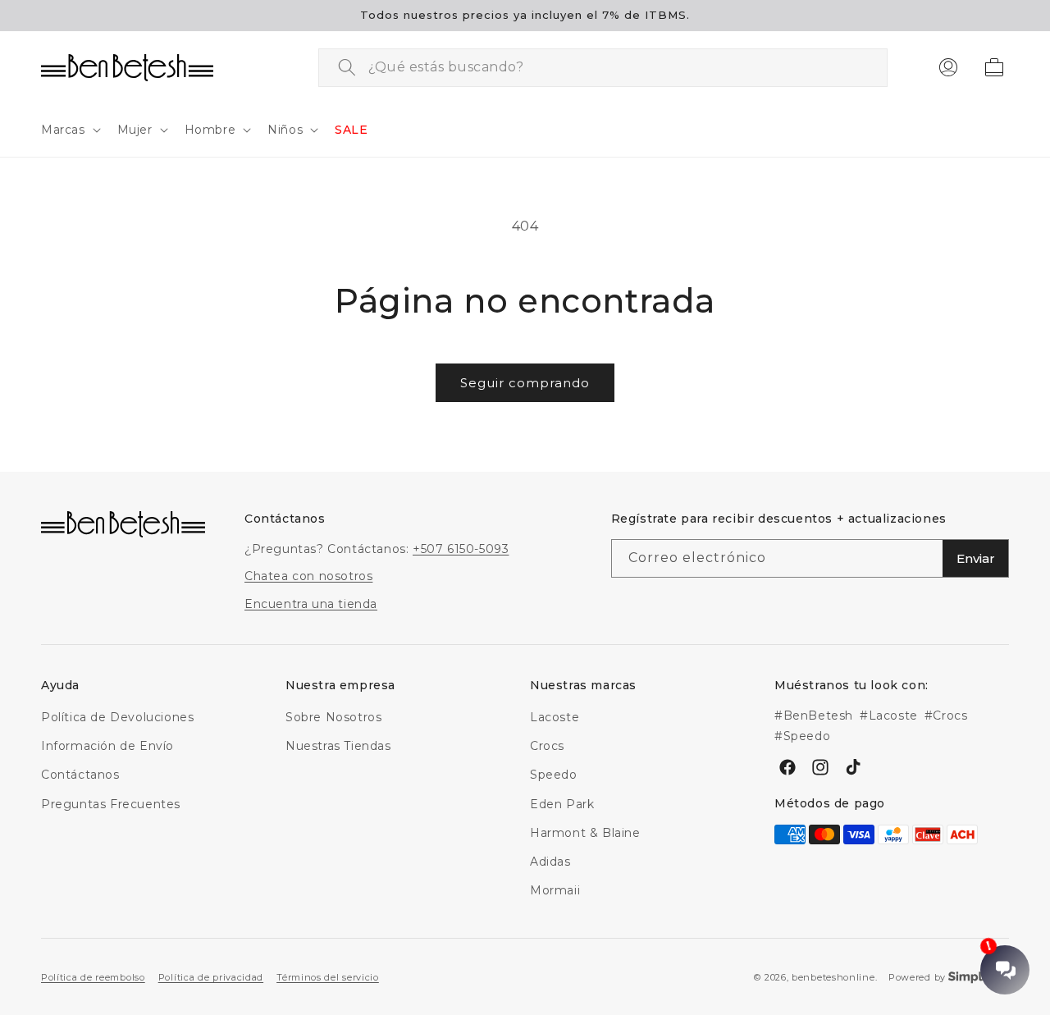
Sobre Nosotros (333, 717)
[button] (69, 129)
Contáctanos (80, 775)
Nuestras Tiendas (338, 745)
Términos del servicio (327, 976)
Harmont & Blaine (585, 832)
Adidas (550, 861)
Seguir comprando (525, 383)
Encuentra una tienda (310, 604)
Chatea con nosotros (308, 576)
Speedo (554, 775)
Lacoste (554, 717)
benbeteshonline (833, 977)
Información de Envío (107, 745)
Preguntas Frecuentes (110, 804)
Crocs (547, 745)
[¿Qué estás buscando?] (347, 67)
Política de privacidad (210, 976)
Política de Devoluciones (117, 717)
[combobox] (603, 67)
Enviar (975, 559)
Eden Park (562, 804)
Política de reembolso (93, 976)
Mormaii (555, 890)
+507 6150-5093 (461, 549)
